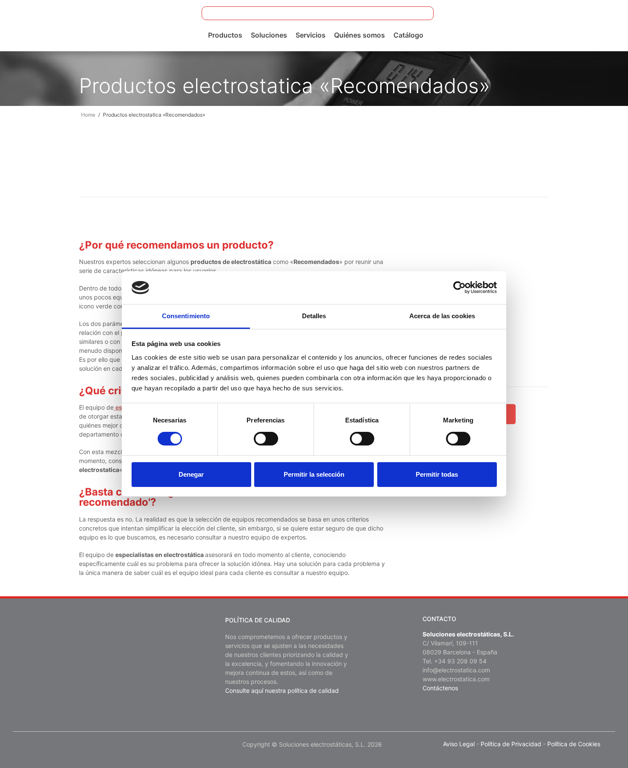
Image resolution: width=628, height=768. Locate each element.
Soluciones (269, 35)
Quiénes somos (359, 35)
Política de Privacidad (511, 743)
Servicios (311, 35)
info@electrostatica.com (456, 670)
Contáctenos (440, 688)
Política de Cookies (573, 743)
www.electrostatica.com (456, 679)
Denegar (191, 474)
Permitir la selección (314, 474)
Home (88, 114)
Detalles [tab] (314, 316)
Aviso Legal (459, 743)
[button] (421, 13)
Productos (225, 35)
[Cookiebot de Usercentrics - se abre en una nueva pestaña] (459, 287)
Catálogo (408, 35)
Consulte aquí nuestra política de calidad (282, 690)
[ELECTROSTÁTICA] (73, 24)
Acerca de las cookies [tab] (442, 316)
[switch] (266, 439)
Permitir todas (437, 474)
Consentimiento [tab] (186, 316)
